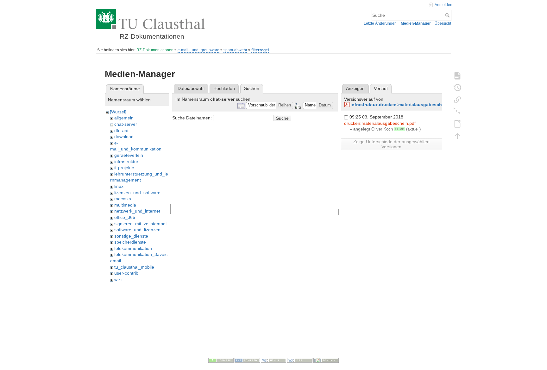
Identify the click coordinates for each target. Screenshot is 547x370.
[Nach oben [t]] (457, 136)
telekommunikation (133, 248)
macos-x (122, 198)
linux (118, 186)
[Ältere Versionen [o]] (457, 87)
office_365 (124, 217)
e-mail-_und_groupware (198, 50)
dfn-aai (121, 130)
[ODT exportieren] (457, 124)
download (124, 136)
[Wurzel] (118, 111)
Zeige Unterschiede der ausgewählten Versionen (391, 144)
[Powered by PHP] (247, 360)
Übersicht (443, 23)
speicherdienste (130, 242)
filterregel (260, 50)
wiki (118, 279)
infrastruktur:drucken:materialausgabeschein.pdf (403, 104)
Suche (448, 15)
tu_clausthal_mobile (134, 267)
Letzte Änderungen (380, 23)
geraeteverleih (128, 155)
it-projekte (124, 167)
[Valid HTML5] (273, 360)
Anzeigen (355, 88)
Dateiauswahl (191, 88)
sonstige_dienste (131, 236)
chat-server (125, 124)
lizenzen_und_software (137, 192)
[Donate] (221, 360)
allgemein (124, 117)
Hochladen (224, 88)
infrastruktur (126, 161)
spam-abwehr (235, 50)
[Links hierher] (457, 99)
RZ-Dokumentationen (154, 50)
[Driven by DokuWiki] (326, 360)
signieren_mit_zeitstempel (140, 223)
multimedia (125, 204)
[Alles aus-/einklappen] (457, 111)
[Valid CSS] (299, 360)
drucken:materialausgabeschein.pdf (380, 123)
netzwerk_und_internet (137, 211)
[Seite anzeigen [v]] (457, 75)
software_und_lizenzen (137, 229)
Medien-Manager (416, 23)
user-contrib (126, 273)
